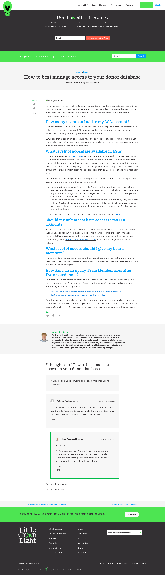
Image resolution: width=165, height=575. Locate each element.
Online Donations (57, 534)
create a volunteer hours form (80, 239)
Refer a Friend (56, 552)
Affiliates (82, 534)
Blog (80, 548)
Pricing (129, 5)
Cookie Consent (139, 563)
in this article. (122, 214)
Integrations (55, 548)
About (81, 529)
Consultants (84, 543)
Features (78, 72)
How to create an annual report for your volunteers (47, 504)
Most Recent (41, 56)
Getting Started (99, 5)
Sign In (158, 5)
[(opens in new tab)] (27, 536)
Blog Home (26, 56)
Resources (116, 5)
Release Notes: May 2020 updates (124, 504)
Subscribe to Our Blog (98, 38)
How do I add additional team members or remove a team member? (85, 292)
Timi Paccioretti (92, 82)
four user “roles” (75, 156)
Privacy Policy (123, 563)
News (62, 56)
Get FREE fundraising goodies (119, 528)
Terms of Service (106, 563)
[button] (88, 5)
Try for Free (147, 5)
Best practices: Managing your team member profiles (77, 295)
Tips (53, 56)
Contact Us (84, 552)
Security (53, 543)
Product (72, 56)
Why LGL (82, 5)
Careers (82, 538)
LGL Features (55, 529)
